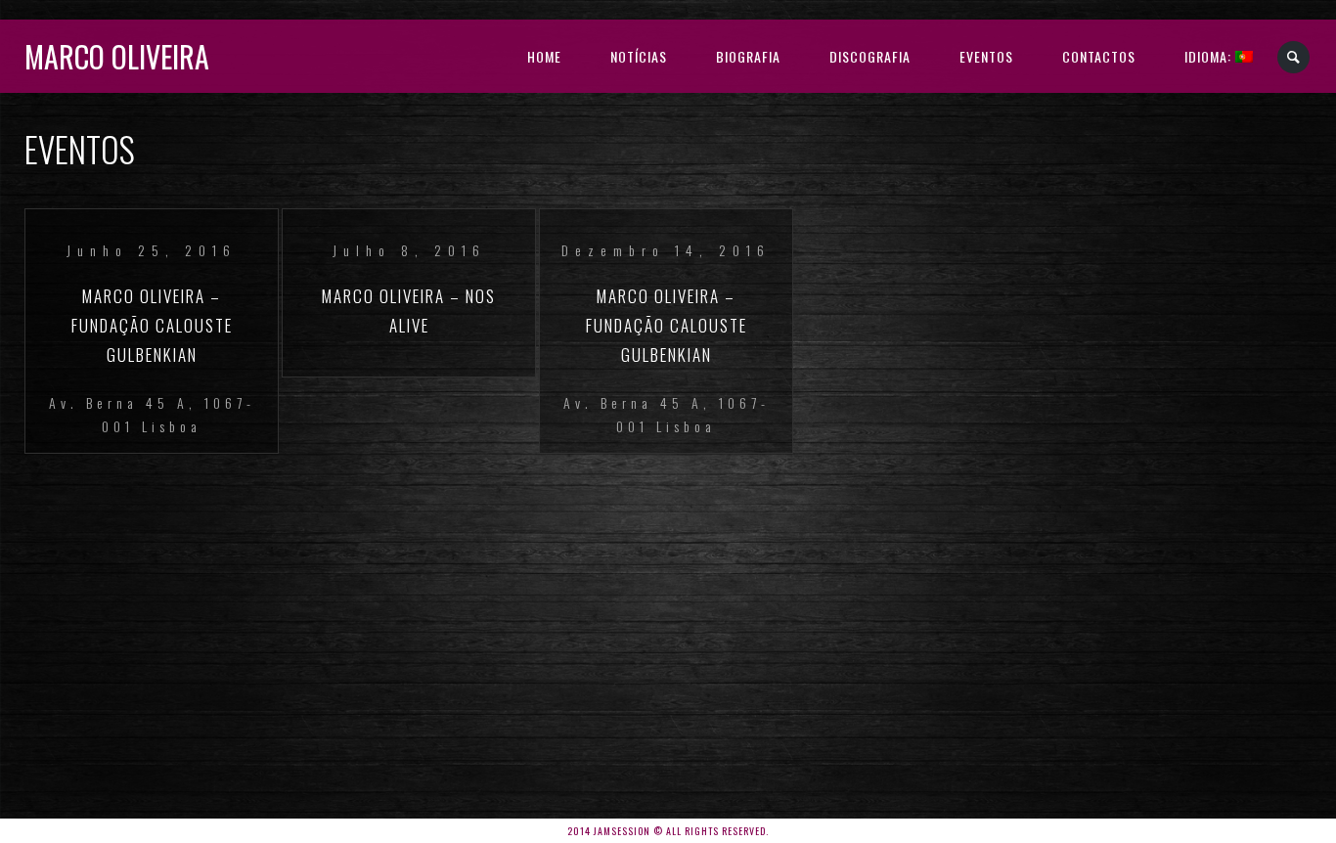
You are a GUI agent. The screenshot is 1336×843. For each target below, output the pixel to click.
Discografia (870, 56)
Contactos (1099, 56)
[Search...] (1294, 57)
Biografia (748, 56)
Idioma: (1209, 56)
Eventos (986, 56)
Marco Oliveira (116, 56)
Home (544, 56)
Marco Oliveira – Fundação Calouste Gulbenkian (152, 325)
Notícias (638, 56)
